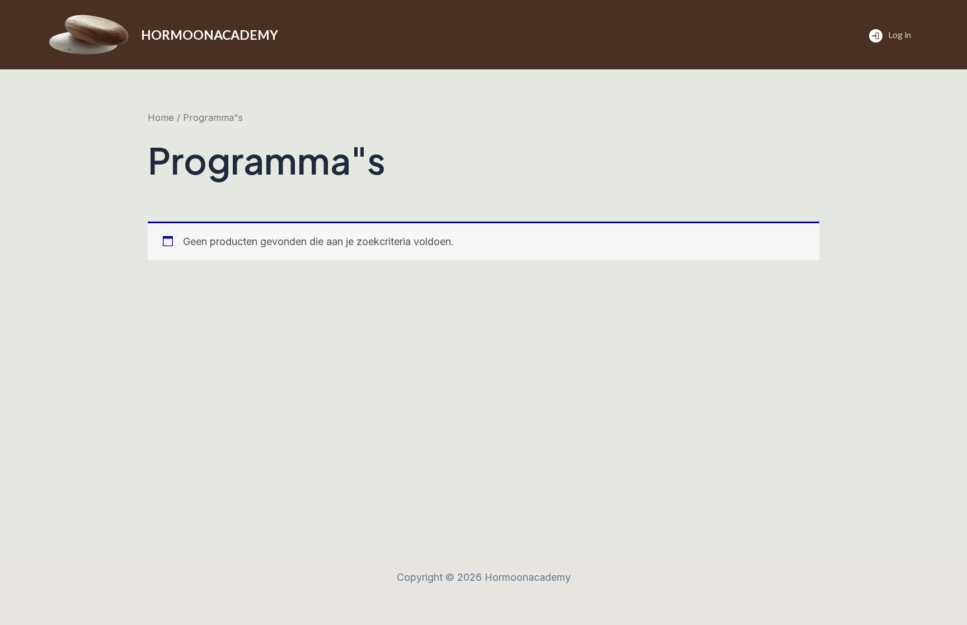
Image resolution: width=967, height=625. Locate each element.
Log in (899, 34)
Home (161, 117)
